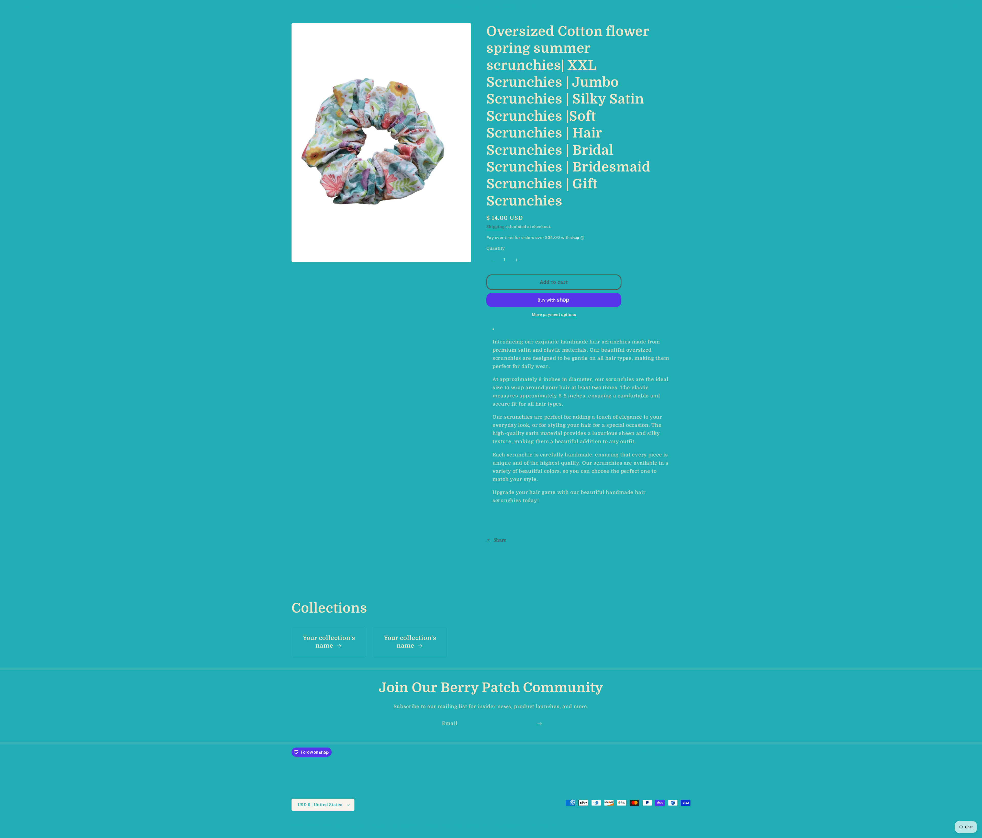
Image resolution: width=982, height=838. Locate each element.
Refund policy (405, 826)
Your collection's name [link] (329, 642)
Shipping (495, 227)
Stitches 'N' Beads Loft (327, 826)
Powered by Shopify (367, 826)
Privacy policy (437, 826)
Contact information (547, 826)
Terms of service (471, 826)
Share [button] (500, 540)
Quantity (495, 248)
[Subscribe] (539, 724)
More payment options (554, 315)
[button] (13, 7)
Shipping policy (507, 826)
